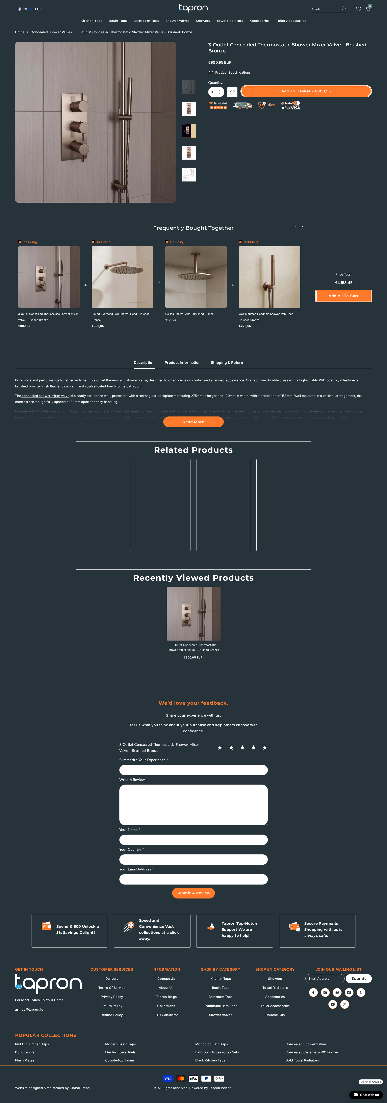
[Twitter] (344, 1004)
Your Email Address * (136, 869)
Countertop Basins (120, 1060)
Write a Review (132, 780)
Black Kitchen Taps (210, 1060)
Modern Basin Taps (120, 1044)
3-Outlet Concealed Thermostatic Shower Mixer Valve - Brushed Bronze (48, 316)
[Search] (329, 9)
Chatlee (376, 1082)
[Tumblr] (361, 992)
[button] (302, 227)
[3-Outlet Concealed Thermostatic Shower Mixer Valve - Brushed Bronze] (194, 614)
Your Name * (130, 830)
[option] (95, 122)
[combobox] (324, 9)
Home (19, 32)
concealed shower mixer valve (45, 396)
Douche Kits (25, 1052)
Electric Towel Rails (120, 1052)
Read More (193, 422)
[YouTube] (332, 1004)
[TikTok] (349, 992)
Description (144, 362)
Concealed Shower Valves (51, 32)
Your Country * (131, 850)
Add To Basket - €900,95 (306, 91)
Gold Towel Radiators (302, 1060)
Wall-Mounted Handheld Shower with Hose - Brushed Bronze (267, 316)
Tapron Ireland (220, 1088)
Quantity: (216, 83)
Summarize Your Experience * (144, 760)
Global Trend (80, 1088)
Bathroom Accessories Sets (217, 1052)
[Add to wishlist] (232, 92)
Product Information (183, 362)
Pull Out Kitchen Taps (32, 1044)
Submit (359, 978)
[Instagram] (325, 992)
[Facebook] (313, 992)
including (30, 242)
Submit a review (193, 893)
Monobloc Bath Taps (211, 1044)
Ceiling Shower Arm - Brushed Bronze (189, 313)
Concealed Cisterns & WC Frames (312, 1052)
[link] (104, 536)
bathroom (134, 386)
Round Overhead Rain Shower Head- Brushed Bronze (121, 316)
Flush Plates (24, 1060)
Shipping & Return (227, 362)
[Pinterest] (337, 992)
